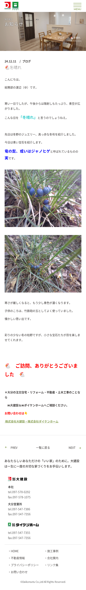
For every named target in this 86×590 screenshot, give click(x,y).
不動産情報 (18, 558)
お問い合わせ (19, 572)
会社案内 (52, 558)
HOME (15, 551)
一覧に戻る (43, 447)
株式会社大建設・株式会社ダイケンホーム (31, 421)
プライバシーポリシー (25, 565)
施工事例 (52, 551)
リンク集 (52, 565)
